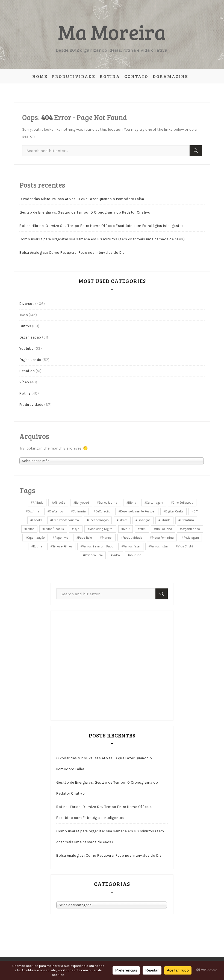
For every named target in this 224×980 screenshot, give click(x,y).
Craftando (56, 511)
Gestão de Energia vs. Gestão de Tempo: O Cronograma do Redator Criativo (85, 212)
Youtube (26, 348)
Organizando (30, 360)
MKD (126, 529)
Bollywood (82, 502)
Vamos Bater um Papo (97, 546)
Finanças (144, 520)
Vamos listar (159, 546)
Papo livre (61, 537)
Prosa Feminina (163, 537)
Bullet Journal (108, 502)
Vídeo (24, 382)
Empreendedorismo (65, 520)
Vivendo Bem (94, 555)
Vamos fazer (131, 546)
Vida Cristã (185, 546)
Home (40, 76)
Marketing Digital (101, 529)
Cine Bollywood (183, 502)
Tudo (23, 315)
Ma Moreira (112, 32)
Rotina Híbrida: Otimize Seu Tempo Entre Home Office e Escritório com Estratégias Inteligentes (101, 226)
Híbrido (165, 520)
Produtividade (73, 76)
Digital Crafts (174, 511)
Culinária (79, 511)
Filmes (123, 520)
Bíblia (132, 502)
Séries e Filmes (62, 546)
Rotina (110, 76)
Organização (30, 337)
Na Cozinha (164, 529)
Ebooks (37, 520)
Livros (30, 529)
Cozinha (33, 511)
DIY (195, 511)
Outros (25, 326)
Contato (136, 76)
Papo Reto (85, 537)
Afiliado (38, 502)
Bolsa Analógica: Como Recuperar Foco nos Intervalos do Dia (72, 252)
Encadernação (99, 520)
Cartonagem (154, 502)
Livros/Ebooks (54, 529)
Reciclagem (191, 537)
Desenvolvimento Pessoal (137, 511)
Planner (107, 537)
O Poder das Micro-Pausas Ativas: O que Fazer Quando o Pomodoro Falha (81, 199)
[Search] (196, 150)
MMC (143, 529)
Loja (76, 529)
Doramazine (170, 76)
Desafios (27, 371)
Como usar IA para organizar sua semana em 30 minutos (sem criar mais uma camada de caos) (102, 239)
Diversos (26, 304)
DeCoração (103, 511)
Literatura (187, 520)
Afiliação (59, 502)
